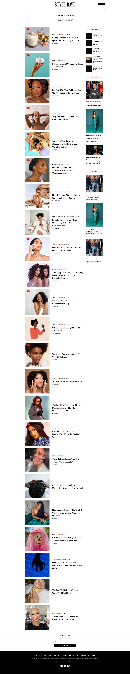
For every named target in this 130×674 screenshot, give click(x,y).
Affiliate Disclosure (73, 655)
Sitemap (93, 655)
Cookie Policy (83, 655)
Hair (65, 113)
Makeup (65, 428)
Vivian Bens (55, 43)
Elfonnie (55, 518)
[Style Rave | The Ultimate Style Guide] (65, 4)
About (40, 655)
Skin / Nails (66, 60)
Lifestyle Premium (71, 216)
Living (77, 216)
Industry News (94, 157)
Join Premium (101, 3)
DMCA (89, 655)
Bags (87, 195)
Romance (68, 506)
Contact (50, 655)
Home (36, 655)
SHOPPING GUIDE (69, 324)
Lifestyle (66, 191)
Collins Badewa (56, 200)
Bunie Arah (55, 595)
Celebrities (88, 101)
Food (65, 34)
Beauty (53, 34)
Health (68, 34)
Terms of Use (64, 655)
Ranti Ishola (56, 95)
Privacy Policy (57, 655)
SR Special (67, 559)
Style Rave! (62, 613)
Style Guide (98, 135)
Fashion (93, 135)
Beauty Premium (59, 34)
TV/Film (98, 101)
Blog (45, 655)
